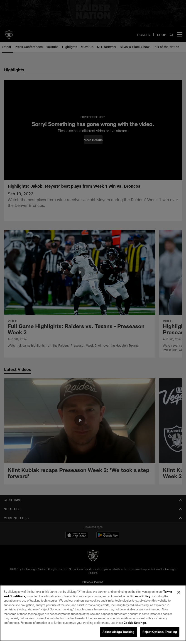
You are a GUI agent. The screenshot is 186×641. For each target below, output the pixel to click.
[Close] (179, 592)
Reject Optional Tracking (159, 632)
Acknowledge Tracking (119, 632)
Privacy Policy (140, 596)
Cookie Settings (135, 622)
